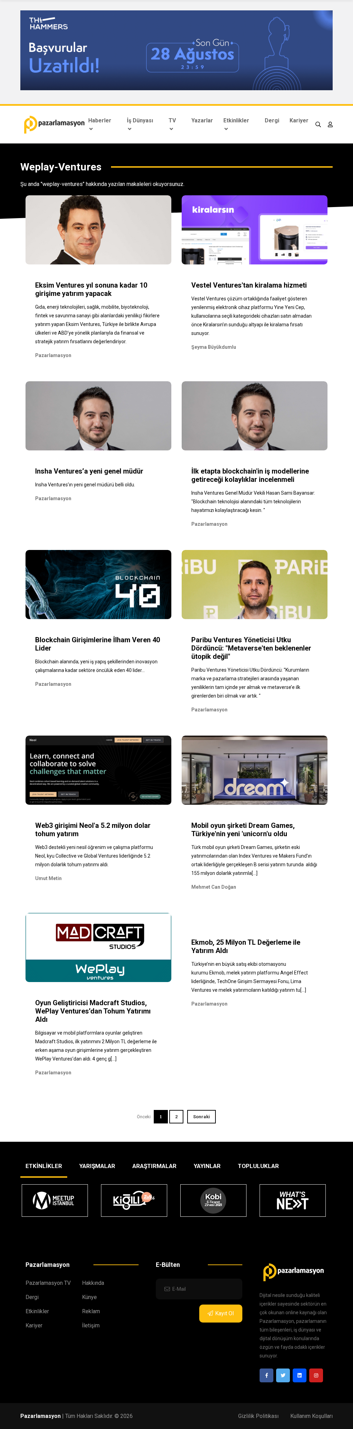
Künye (89, 1297)
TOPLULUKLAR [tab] (258, 1165)
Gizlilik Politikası (258, 1416)
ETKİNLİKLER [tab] (44, 1165)
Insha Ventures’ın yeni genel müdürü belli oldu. (85, 484)
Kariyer (299, 120)
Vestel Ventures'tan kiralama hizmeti (249, 285)
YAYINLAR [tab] (207, 1165)
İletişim (91, 1325)
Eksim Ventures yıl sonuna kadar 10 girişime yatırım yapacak (91, 289)
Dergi (272, 120)
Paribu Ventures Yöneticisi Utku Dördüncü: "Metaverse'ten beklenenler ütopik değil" (251, 648)
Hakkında (93, 1283)
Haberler (99, 120)
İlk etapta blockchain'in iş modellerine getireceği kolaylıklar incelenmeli (250, 475)
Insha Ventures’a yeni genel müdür (89, 471)
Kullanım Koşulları (311, 1416)
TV (172, 120)
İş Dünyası (140, 120)
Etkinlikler (236, 120)
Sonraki (201, 1116)
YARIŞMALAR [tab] (97, 1165)
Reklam (91, 1311)
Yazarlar (202, 120)
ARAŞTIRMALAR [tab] (154, 1165)
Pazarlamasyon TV (48, 1283)
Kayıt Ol (224, 1313)
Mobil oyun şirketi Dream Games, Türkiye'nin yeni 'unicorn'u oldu (243, 829)
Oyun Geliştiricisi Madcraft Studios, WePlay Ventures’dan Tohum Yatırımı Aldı (93, 1011)
